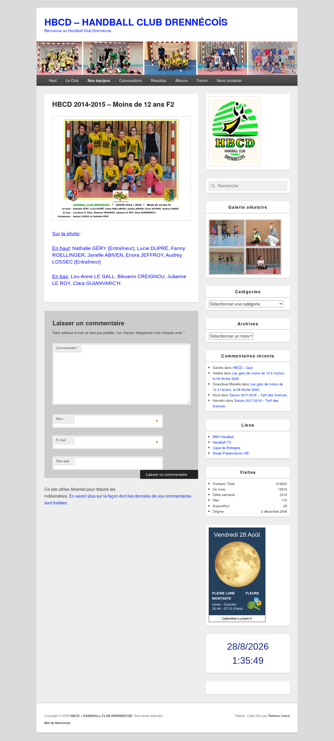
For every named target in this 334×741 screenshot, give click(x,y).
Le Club (72, 80)
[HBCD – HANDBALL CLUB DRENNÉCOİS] (167, 73)
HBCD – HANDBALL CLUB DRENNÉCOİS (136, 21)
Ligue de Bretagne (226, 447)
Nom (59, 418)
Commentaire (67, 347)
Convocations (130, 80)
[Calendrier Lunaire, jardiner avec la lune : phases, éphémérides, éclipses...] (237, 620)
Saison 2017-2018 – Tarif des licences (258, 394)
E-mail (61, 439)
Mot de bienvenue (57, 722)
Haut (53, 80)
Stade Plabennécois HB (231, 453)
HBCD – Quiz (243, 367)
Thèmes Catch (279, 715)
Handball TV (222, 442)
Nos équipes (99, 80)
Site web (62, 460)
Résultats (158, 80)
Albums (181, 80)
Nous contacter (229, 80)
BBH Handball (223, 436)
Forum (202, 80)
